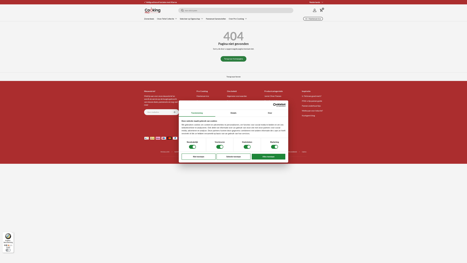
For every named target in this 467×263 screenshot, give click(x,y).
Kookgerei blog (308, 115)
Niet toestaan (198, 157)
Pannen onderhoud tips (311, 106)
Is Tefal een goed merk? (311, 96)
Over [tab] (270, 113)
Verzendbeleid (292, 152)
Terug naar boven (233, 77)
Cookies (304, 152)
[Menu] (12, 233)
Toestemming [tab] (197, 113)
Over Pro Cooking (236, 19)
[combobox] (235, 10)
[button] (321, 10)
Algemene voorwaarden (237, 96)
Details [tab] (234, 113)
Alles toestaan (268, 157)
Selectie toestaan (233, 157)
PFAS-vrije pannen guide (312, 101)
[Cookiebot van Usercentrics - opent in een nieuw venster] (275, 105)
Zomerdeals (149, 19)
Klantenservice (203, 96)
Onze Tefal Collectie (165, 19)
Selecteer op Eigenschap (190, 19)
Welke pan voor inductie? (312, 110)
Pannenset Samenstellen (216, 19)
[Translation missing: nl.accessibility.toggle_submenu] (176, 18)
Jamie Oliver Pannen (272, 96)
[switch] (219, 147)
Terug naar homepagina (233, 59)
